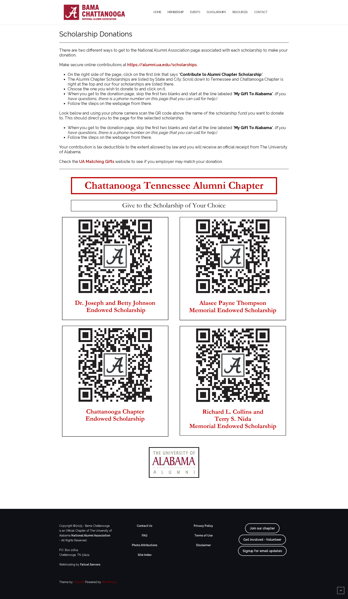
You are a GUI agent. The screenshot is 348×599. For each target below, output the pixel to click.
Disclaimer (203, 545)
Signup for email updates (262, 551)
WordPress (109, 582)
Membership (176, 12)
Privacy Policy (203, 525)
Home (157, 12)
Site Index (144, 554)
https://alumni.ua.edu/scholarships (162, 64)
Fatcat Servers (90, 564)
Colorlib (79, 582)
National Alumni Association (90, 535)
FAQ (144, 535)
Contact (260, 12)
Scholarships (216, 12)
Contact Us (144, 525)
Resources (240, 12)
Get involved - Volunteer (262, 540)
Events (195, 12)
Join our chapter (262, 528)
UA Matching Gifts (96, 161)
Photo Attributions (144, 545)
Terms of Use (203, 535)
